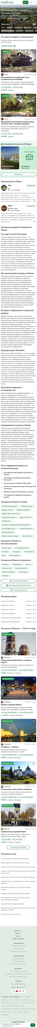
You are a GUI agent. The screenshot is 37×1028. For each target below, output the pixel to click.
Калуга (3, 1006)
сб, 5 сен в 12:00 (6, 133)
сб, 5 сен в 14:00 (6, 87)
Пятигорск (28, 996)
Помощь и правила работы (18, 964)
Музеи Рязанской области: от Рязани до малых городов (16, 888)
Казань (32, 1000)
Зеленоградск (24, 1008)
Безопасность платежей (18, 946)
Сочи (22, 996)
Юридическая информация (18, 951)
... (24, 839)
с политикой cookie (7, 1025)
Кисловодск (17, 1000)
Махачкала (5, 1000)
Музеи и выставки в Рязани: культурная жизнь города (18, 867)
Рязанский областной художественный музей (15, 893)
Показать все (18, 174)
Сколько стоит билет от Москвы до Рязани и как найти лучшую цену (18, 872)
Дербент (20, 1011)
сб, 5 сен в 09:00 (6, 839)
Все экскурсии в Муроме (18, 847)
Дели (8, 1006)
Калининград (25, 1000)
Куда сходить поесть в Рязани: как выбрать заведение (18, 877)
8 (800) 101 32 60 (20, 984)
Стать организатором (18, 961)
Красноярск (31, 1003)
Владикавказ (14, 1006)
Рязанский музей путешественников (12, 904)
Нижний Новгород (7, 1008)
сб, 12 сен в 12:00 (17, 133)
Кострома (4, 1011)
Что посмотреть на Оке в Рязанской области (15, 858)
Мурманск (32, 1008)
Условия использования (18, 958)
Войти (25, 2)
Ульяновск (22, 1006)
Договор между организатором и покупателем (18, 974)
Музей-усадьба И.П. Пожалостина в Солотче (15, 863)
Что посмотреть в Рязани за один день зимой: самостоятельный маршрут (15, 898)
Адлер (10, 1000)
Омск (15, 1011)
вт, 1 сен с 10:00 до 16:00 (25, 797)
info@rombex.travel (20, 987)
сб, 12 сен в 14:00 (17, 87)
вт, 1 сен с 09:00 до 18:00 (25, 670)
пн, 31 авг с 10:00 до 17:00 (9, 754)
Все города (5, 1014)
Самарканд (24, 1003)
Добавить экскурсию (18, 938)
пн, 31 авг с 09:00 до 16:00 (9, 712)
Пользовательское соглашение (18, 971)
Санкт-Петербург (6, 1003)
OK (33, 1025)
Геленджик (16, 1008)
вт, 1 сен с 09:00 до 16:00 (25, 712)
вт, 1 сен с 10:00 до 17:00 (25, 754)
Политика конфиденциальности (18, 976)
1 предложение (31, 185)
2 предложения (31, 206)
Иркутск (26, 1011)
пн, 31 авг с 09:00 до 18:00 (9, 670)
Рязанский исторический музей (11, 914)
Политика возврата (18, 948)
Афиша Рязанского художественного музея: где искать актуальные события (18, 909)
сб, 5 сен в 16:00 (17, 839)
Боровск (10, 1011)
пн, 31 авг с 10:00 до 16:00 (9, 797)
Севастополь (15, 1003)
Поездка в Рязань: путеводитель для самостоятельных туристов (18, 882)
